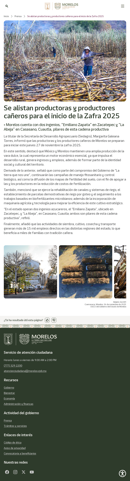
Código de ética (12, 442)
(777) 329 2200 (13, 365)
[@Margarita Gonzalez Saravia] (32, 472)
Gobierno (9, 387)
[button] (122, 6)
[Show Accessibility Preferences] (122, 473)
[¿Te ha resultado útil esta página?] (47, 320)
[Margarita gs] (23, 472)
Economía (9, 398)
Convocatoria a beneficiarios (20, 453)
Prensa (8, 420)
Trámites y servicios (15, 426)
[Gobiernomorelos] (15, 472)
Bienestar (9, 393)
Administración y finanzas (18, 404)
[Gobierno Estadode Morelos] (7, 472)
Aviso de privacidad (15, 448)
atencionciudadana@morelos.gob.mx (25, 371)
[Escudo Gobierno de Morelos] (64, 6)
